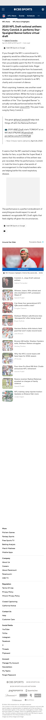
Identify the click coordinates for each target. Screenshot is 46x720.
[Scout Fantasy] (17, 709)
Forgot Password (9, 684)
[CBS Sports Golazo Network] (23, 695)
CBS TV (5, 587)
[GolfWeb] (29, 709)
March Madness (8, 558)
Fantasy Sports (8, 546)
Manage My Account (10, 672)
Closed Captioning (9, 611)
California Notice (9, 615)
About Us (6, 572)
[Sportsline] (32, 700)
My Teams (6, 680)
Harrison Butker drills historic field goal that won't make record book (28, 339)
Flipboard (6, 662)
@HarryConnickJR (32, 119)
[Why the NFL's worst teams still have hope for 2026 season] (7, 367)
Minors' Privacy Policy (11, 605)
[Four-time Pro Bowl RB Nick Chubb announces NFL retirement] (7, 380)
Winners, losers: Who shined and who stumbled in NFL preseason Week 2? (27, 302)
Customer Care (8, 629)
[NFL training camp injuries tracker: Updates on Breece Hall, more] (7, 405)
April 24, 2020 (21, 150)
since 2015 (25, 107)
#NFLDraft (29, 132)
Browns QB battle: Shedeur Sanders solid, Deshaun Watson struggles (29, 352)
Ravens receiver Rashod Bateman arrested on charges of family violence (27, 390)
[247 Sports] (15, 699)
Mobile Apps (7, 562)
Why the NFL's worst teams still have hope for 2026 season (27, 364)
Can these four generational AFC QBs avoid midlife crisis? (27, 314)
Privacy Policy (7, 601)
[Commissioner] (25, 704)
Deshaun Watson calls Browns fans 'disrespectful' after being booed (28, 326)
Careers (5, 575)
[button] (3, 9)
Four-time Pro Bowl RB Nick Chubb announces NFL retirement (28, 377)
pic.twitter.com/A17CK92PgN (28, 142)
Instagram (6, 647)
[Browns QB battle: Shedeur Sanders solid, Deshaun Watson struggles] (7, 355)
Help (4, 625)
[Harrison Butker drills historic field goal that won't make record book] (7, 342)
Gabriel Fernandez (11, 41)
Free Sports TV (8, 550)
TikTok (4, 643)
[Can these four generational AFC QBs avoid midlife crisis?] (7, 317)
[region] (23, 268)
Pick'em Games (8, 542)
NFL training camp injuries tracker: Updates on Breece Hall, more (28, 402)
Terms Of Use (7, 597)
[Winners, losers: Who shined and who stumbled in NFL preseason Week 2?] (7, 304)
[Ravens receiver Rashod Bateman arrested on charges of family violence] (7, 393)
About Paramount (9, 579)
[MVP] (37, 704)
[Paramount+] (11, 704)
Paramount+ (7, 583)
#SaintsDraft (38, 139)
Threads (5, 658)
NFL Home (6, 22)
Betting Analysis (8, 554)
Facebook (6, 650)
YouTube (5, 639)
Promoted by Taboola (35, 251)
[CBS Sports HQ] (33, 691)
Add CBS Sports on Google (15, 48)
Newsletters (7, 676)
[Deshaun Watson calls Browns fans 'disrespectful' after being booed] (7, 329)
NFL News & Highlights (21, 22)
